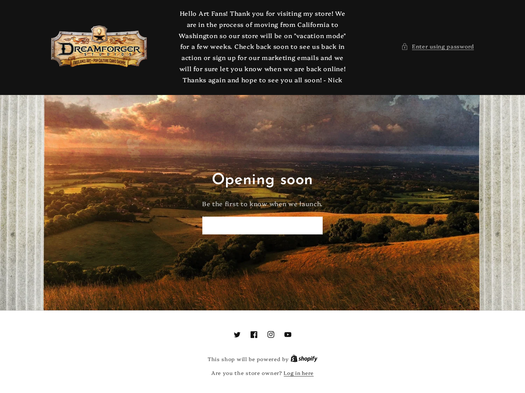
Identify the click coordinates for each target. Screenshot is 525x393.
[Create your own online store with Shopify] (304, 358)
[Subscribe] (314, 225)
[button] (437, 46)
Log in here (299, 372)
